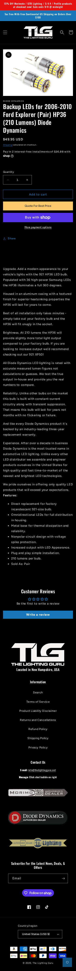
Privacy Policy (38, 747)
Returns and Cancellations (38, 720)
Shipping (7, 144)
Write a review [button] (38, 615)
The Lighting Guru (43, 963)
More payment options (38, 227)
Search (38, 692)
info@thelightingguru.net (42, 770)
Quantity (8, 171)
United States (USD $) (36, 934)
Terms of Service (38, 702)
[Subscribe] (63, 878)
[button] (5, 32)
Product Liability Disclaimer (38, 711)
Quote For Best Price (38, 206)
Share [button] (12, 238)
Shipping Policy (38, 738)
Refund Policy (38, 729)
